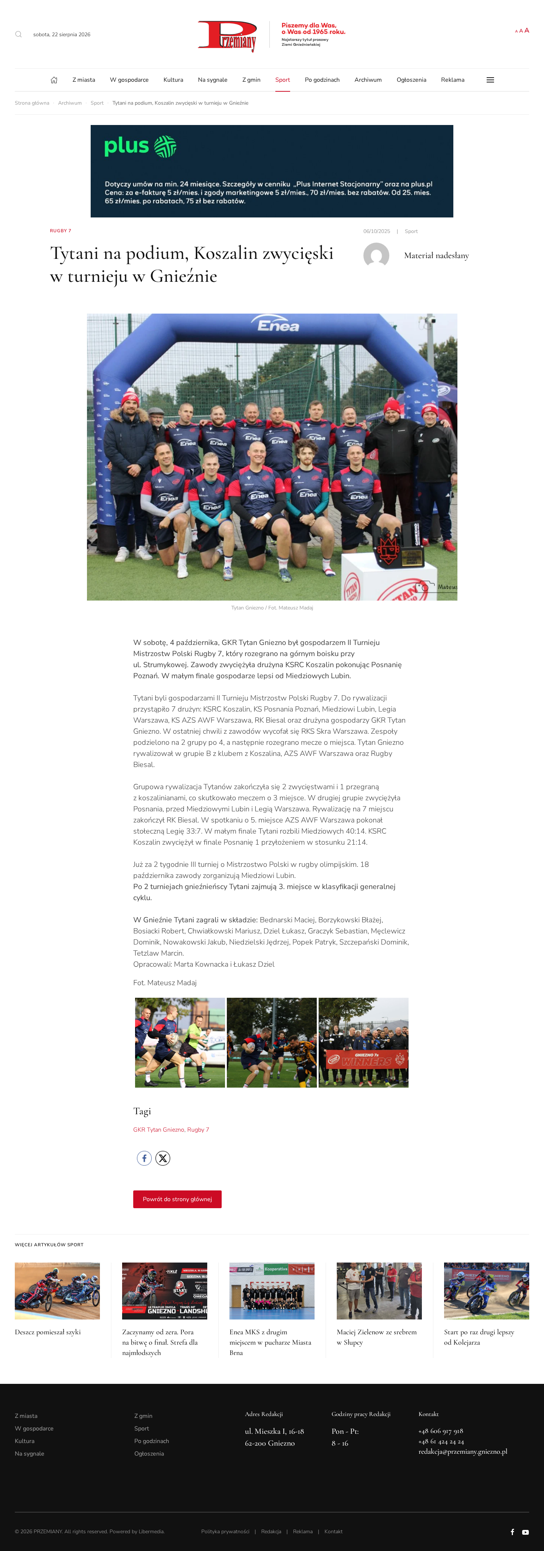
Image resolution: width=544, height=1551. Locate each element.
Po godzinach (322, 80)
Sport (282, 80)
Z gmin (251, 80)
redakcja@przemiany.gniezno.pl (463, 1451)
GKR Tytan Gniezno (158, 1130)
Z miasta (84, 80)
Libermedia (151, 1531)
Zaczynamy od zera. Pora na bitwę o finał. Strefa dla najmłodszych (160, 1342)
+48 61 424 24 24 (441, 1441)
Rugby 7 (198, 1130)
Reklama (452, 80)
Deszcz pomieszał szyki (48, 1332)
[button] (18, 34)
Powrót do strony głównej (177, 1199)
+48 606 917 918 (441, 1430)
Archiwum (368, 80)
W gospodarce (129, 80)
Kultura (173, 80)
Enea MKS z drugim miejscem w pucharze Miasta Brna (270, 1342)
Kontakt (334, 1531)
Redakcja (271, 1531)
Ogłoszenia (411, 80)
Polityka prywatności (225, 1531)
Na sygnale (213, 80)
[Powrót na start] (272, 34)
